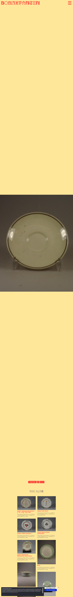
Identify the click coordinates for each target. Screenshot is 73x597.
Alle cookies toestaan (50, 587)
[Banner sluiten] (58, 587)
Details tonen (4, 594)
